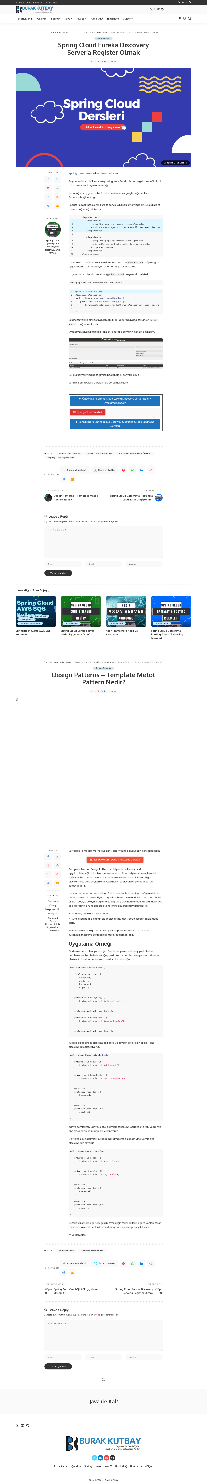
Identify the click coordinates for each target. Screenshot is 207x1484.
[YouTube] (186, 2)
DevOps (24, 616)
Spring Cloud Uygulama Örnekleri (135, 453)
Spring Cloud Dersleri (89, 412)
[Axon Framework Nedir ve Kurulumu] (126, 611)
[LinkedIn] (182, 2)
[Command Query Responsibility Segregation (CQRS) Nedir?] (53, 907)
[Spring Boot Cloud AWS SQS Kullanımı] (36, 611)
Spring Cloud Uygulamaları (61, 458)
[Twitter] (179, 2)
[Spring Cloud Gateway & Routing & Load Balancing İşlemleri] (171, 611)
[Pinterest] (98, 61)
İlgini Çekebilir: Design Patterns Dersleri (116, 859)
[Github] (189, 2)
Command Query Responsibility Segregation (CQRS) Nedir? (52, 924)
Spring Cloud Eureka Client (100, 453)
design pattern (67, 1250)
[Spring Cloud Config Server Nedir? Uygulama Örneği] (81, 611)
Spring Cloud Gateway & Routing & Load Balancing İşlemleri (167, 634)
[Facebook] (91, 61)
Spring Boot (40, 616)
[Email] (115, 61)
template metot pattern (92, 1250)
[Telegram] (112, 61)
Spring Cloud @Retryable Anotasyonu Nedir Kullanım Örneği (52, 246)
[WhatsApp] (102, 61)
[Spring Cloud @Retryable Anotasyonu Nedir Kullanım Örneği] (53, 230)
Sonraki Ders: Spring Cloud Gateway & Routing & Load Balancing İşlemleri (116, 424)
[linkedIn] (141, 470)
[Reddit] (108, 61)
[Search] (189, 18)
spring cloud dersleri (70, 453)
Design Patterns (103, 668)
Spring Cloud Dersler (82, 173)
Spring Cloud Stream (30, 623)
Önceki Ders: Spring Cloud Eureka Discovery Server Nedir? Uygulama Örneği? (116, 401)
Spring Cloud (103, 38)
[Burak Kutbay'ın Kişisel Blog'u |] (34, 9)
